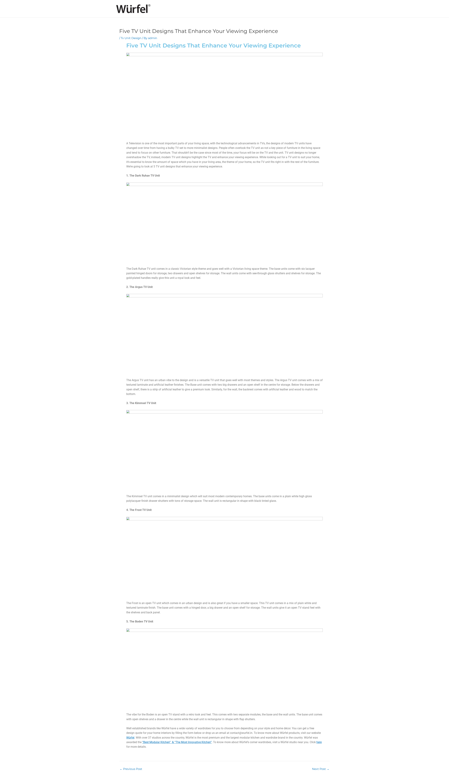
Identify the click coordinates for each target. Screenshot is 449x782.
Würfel (130, 737)
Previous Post (131, 769)
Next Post (320, 769)
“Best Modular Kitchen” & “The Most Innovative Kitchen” (177, 742)
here (319, 742)
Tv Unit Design (131, 38)
